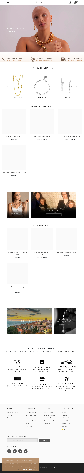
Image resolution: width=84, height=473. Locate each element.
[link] (42, 59)
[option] (18, 86)
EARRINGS (66, 97)
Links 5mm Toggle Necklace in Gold (14, 172)
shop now (11, 32)
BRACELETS (42, 97)
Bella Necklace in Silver (42, 136)
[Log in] (70, 2)
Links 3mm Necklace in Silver (70, 136)
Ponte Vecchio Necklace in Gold (42, 253)
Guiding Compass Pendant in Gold (17, 253)
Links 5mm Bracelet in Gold (66, 252)
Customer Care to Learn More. (68, 351)
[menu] (8, 2)
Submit (44, 440)
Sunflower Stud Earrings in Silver (17, 288)
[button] (76, 86)
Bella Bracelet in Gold (14, 136)
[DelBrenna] (18, 85)
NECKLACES (18, 97)
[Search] (13, 2)
